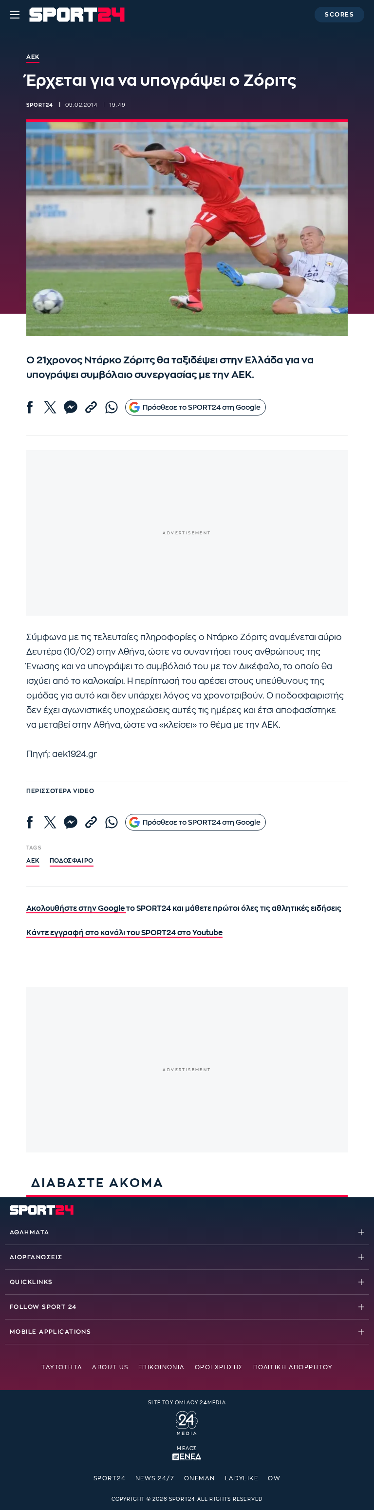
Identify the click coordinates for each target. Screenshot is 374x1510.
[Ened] (186, 1456)
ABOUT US (110, 1367)
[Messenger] (70, 407)
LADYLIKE (242, 1478)
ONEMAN (199, 1478)
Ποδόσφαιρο (72, 861)
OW (274, 1478)
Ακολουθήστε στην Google (76, 908)
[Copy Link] (91, 407)
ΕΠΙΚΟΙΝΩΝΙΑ (161, 1367)
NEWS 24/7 (154, 1478)
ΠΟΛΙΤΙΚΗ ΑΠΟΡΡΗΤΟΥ (293, 1367)
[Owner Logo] (187, 1422)
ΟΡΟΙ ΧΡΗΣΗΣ (219, 1367)
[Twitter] (50, 407)
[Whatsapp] (111, 407)
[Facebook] (30, 407)
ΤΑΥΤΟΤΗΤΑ (61, 1367)
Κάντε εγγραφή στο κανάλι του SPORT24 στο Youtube (124, 933)
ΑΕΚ (32, 861)
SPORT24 (110, 1478)
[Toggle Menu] (14, 14)
